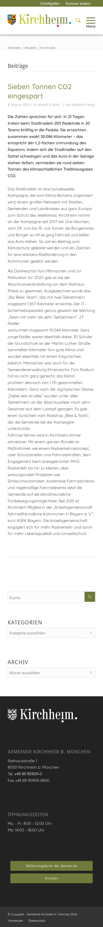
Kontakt (51, 878)
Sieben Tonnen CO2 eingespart (40, 91)
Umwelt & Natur (48, 105)
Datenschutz (37, 920)
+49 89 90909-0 (28, 773)
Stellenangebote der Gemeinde (51, 866)
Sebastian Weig (83, 105)
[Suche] (76, 20)
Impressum (15, 920)
